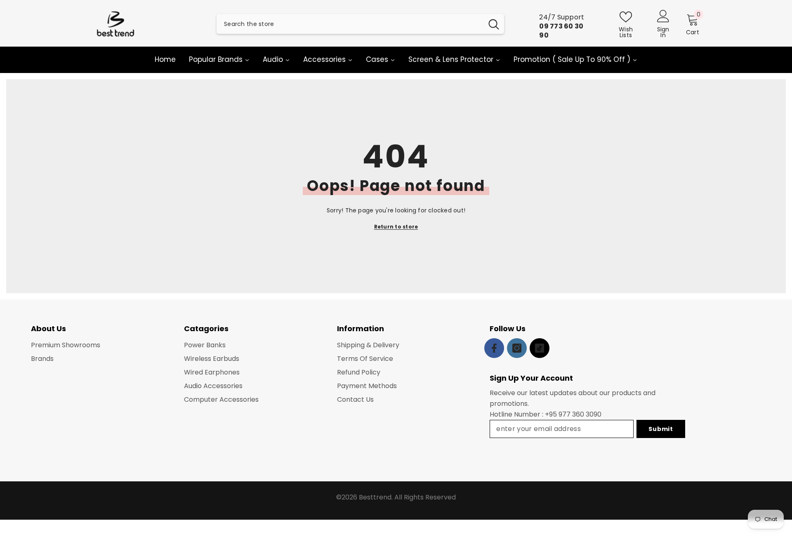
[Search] (360, 24)
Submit (660, 429)
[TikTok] (539, 348)
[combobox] (350, 24)
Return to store (396, 226)
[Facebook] (494, 348)
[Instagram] (517, 348)
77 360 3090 (581, 414)
